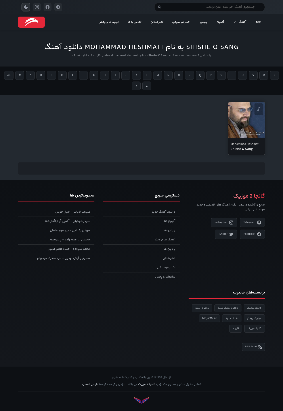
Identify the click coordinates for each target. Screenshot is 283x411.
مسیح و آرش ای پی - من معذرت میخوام (63, 258)
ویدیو (204, 22)
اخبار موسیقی (181, 22)
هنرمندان (157, 22)
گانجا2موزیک (254, 308)
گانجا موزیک (255, 328)
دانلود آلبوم (202, 308)
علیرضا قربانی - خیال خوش (72, 211)
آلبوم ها (169, 221)
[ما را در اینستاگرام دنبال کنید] (37, 7)
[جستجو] (159, 7)
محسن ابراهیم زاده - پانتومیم (70, 239)
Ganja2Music (209, 318)
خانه (258, 22)
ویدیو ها (169, 230)
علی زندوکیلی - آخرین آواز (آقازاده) (67, 221)
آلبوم (220, 22)
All (9, 75)
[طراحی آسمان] (141, 400)
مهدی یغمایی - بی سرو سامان (70, 230)
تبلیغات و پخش (109, 22)
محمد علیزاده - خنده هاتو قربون (69, 249)
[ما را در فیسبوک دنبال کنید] (48, 7)
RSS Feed (251, 346)
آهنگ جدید (232, 318)
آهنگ (242, 22)
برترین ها (169, 249)
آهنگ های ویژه (165, 239)
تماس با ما (135, 22)
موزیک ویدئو (254, 318)
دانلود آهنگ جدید (163, 211)
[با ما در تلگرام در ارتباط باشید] (58, 7)
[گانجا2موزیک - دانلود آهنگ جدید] (31, 22)
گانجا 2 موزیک (146, 384)
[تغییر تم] (25, 7)
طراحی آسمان (90, 384)
